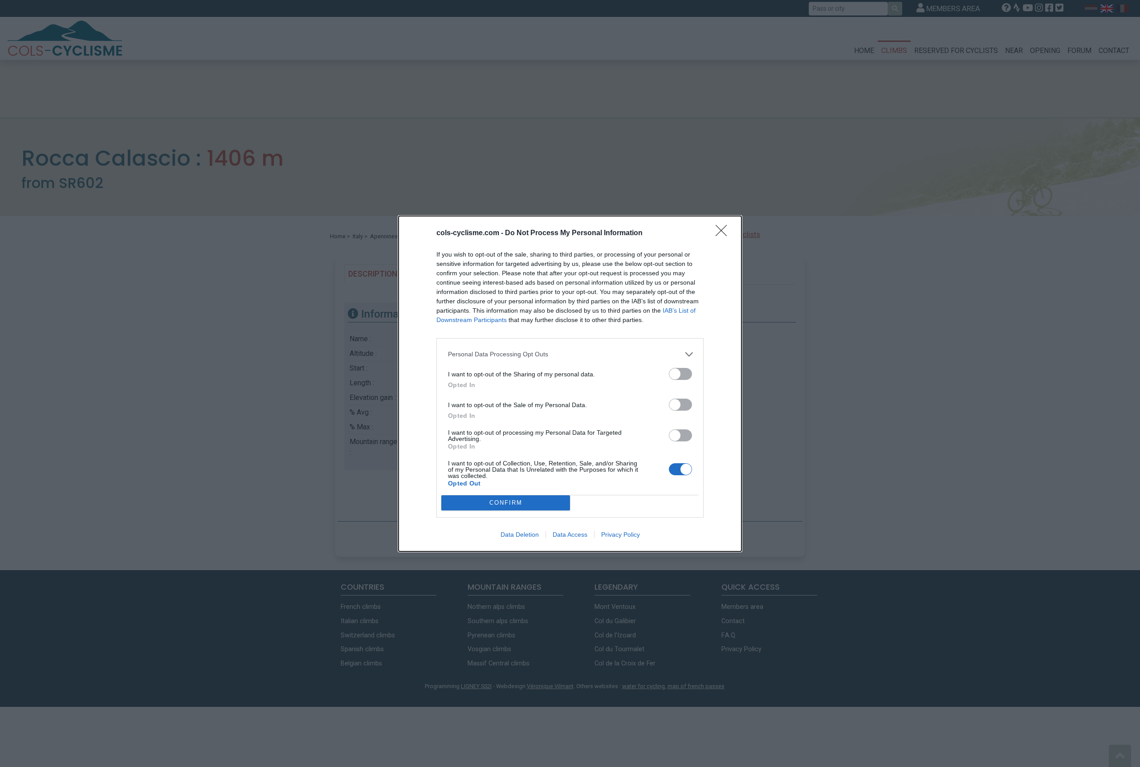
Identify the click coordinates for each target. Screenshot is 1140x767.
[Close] (724, 233)
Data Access (570, 534)
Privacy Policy (620, 534)
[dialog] (570, 383)
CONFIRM (505, 502)
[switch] (680, 374)
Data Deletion (520, 534)
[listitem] (570, 354)
